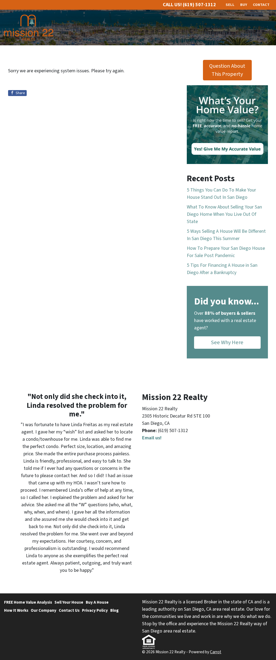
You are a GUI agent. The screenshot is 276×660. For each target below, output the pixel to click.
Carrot (215, 652)
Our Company (43, 610)
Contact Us (69, 610)
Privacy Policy (95, 610)
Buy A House (97, 602)
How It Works (16, 610)
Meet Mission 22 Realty (225, 27)
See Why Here (227, 342)
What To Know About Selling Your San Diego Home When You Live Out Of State (224, 214)
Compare (188, 27)
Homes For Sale (124, 27)
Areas (259, 27)
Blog (114, 610)
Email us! (151, 438)
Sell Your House (68, 602)
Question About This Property (227, 70)
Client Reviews (159, 27)
